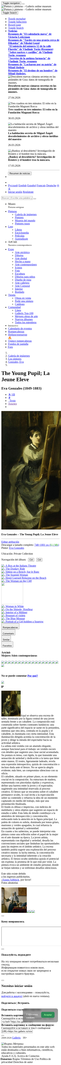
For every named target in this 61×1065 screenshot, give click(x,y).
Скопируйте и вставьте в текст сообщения (25, 1028)
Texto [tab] (12, 400)
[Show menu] (23, 3)
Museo (16, 205)
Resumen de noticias (19, 173)
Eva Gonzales (16, 547)
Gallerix (16, 1037)
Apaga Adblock (10, 879)
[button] (17, 18)
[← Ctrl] (16, 580)
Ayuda (5, 1056)
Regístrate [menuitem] (28, 191)
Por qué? (32, 675)
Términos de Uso (30, 1059)
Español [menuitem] (31, 185)
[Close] (34, 198)
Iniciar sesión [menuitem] (15, 191)
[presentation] (34, 406)
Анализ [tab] (12, 403)
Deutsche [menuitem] (51, 185)
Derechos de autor (23, 1062)
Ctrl (31, 559)
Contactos (34, 1056)
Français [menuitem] (41, 185)
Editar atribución (10, 541)
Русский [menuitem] (13, 185)
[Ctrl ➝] (12, 606)
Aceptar (48, 1015)
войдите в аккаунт (12, 996)
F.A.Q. (13, 1056)
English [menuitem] (22, 185)
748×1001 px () (46, 544)
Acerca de (23, 1056)
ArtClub (20, 243)
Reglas (17, 1059)
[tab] (11, 394)
